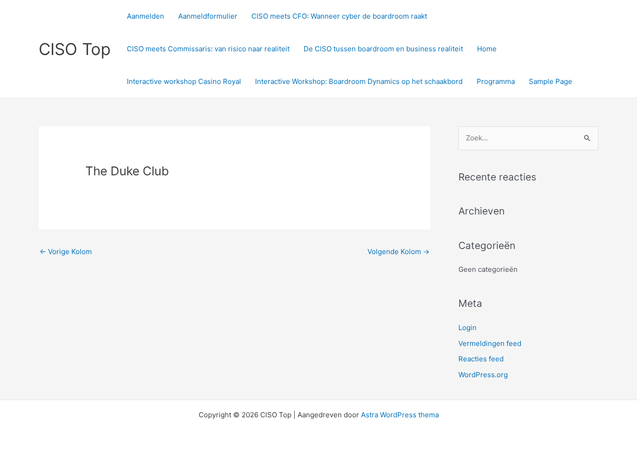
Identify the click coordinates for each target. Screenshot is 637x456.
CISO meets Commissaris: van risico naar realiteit (208, 48)
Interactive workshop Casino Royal (184, 81)
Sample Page (550, 81)
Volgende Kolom (398, 251)
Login (467, 327)
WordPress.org (483, 374)
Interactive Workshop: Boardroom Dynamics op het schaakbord (359, 81)
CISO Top (75, 49)
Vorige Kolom (66, 251)
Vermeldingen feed (489, 343)
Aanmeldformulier (207, 16)
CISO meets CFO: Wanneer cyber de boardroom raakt (339, 16)
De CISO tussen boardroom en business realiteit (383, 48)
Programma (496, 81)
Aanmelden (145, 16)
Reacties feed (481, 358)
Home (487, 48)
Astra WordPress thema (400, 414)
